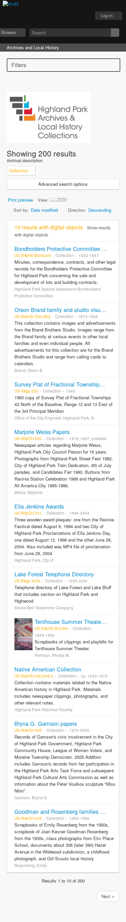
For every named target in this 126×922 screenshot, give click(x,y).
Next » (107, 896)
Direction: (77, 210)
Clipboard (49, 15)
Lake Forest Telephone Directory (54, 574)
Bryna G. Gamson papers (45, 723)
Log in (107, 15)
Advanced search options (63, 184)
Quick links (82, 15)
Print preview (20, 200)
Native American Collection (47, 669)
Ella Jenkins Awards (39, 506)
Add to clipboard (112, 248)
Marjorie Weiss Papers (42, 432)
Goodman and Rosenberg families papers (65, 811)
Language (65, 15)
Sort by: (21, 210)
